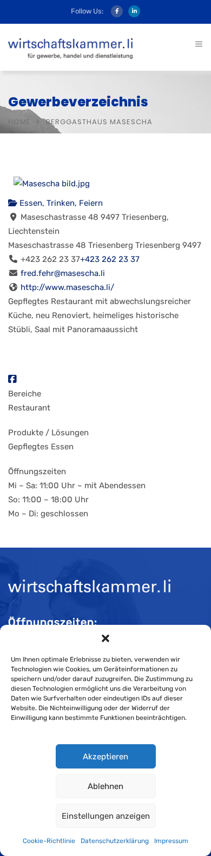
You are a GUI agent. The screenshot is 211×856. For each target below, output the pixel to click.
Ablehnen (105, 786)
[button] (105, 638)
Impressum (171, 841)
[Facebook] (12, 379)
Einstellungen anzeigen (106, 816)
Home (19, 122)
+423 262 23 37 (110, 259)
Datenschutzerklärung (115, 841)
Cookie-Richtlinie (49, 841)
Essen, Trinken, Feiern (60, 203)
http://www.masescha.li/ (67, 287)
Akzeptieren (105, 756)
